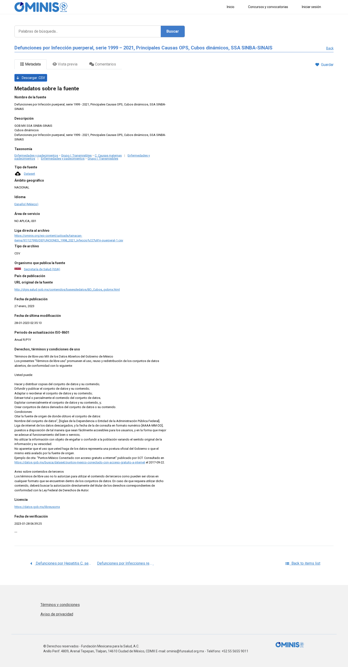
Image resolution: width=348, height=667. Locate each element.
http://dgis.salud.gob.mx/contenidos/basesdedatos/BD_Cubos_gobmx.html (67, 289)
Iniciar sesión (311, 7)
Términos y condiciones (60, 604)
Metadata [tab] (32, 64)
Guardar (327, 64)
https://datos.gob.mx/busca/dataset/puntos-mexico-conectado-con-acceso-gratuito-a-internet (79, 462)
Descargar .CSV (33, 78)
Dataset (29, 173)
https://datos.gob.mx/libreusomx (37, 507)
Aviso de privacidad (56, 614)
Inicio (230, 7)
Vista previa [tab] (67, 64)
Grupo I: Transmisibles (76, 155)
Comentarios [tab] (105, 64)
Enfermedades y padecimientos (36, 155)
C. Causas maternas (108, 155)
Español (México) (26, 204)
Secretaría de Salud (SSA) (42, 269)
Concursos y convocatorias (268, 7)
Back (330, 48)
